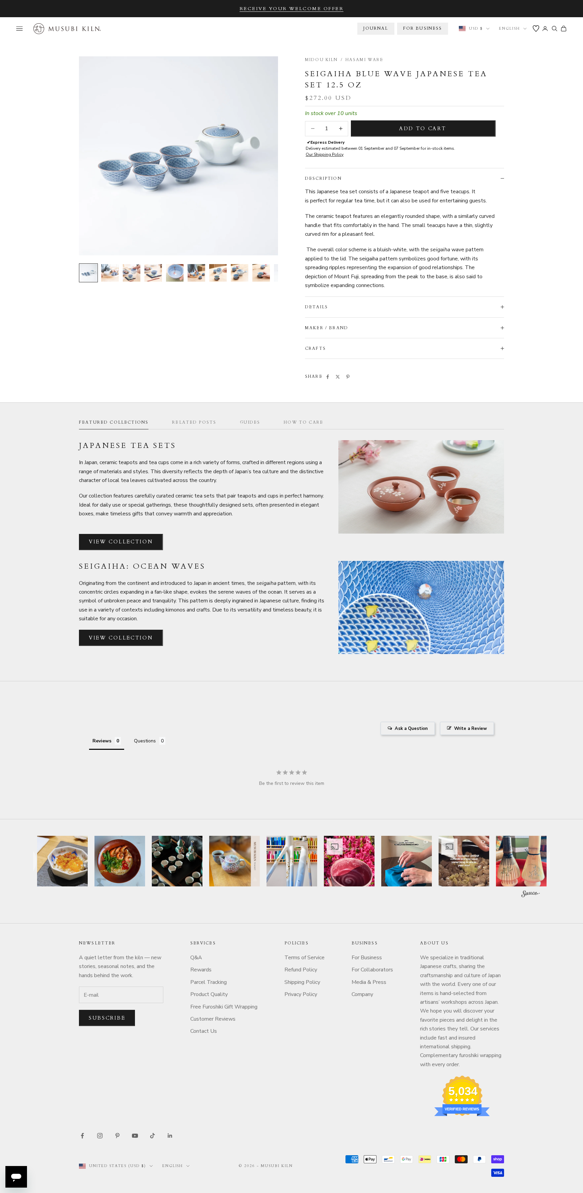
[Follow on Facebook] (82, 1135)
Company (362, 994)
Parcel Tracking (208, 982)
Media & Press (369, 982)
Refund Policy (300, 969)
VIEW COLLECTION (121, 541)
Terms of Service (304, 957)
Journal (375, 28)
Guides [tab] (250, 422)
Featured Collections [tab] (113, 422)
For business (422, 28)
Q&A (196, 957)
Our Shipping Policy (324, 154)
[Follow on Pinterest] (117, 1135)
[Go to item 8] (239, 272)
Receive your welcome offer (292, 8)
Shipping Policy (302, 982)
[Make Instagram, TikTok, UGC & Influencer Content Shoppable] (530, 894)
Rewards (201, 969)
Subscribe (107, 1018)
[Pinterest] (348, 376)
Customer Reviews (212, 1019)
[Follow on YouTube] (135, 1135)
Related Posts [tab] (194, 422)
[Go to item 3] (131, 272)
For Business (367, 957)
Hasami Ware (364, 59)
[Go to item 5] (174, 272)
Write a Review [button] (470, 729)
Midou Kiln (321, 59)
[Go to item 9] (261, 272)
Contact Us (203, 1031)
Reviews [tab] (101, 741)
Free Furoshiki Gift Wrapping (223, 1007)
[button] (62, 861)
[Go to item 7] (218, 272)
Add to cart (422, 128)
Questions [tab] (145, 741)
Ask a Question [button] (411, 729)
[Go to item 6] (196, 272)
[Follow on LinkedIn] (170, 1135)
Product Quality (209, 994)
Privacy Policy (300, 994)
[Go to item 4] (153, 272)
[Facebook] (327, 376)
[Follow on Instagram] (99, 1135)
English (509, 28)
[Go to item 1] (88, 272)
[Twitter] (337, 376)
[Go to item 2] (110, 272)
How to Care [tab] (303, 422)
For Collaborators (372, 969)
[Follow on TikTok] (152, 1135)
